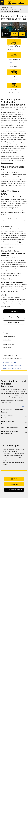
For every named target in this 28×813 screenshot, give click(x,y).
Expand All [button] (24, 406)
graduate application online (12, 393)
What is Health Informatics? (14, 219)
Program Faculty (14, 317)
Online (11, 63)
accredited (21, 449)
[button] (14, 411)
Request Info (14, 484)
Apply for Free (14, 479)
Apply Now (22, 34)
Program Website (14, 311)
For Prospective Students (14, 490)
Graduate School (7, 7)
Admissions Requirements (6, 34)
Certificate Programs (15, 9)
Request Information (14, 34)
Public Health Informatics (10, 362)
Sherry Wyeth (7, 347)
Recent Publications (14, 322)
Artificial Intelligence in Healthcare (12, 368)
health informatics (7, 114)
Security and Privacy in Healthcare (12, 365)
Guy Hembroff (7, 340)
